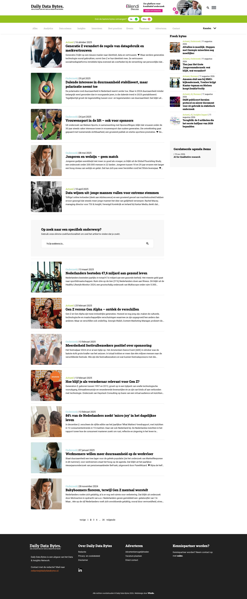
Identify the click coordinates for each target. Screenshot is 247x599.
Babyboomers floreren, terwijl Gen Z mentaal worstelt (107, 490)
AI (192, 94)
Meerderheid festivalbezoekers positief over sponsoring (109, 345)
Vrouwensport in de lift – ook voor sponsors (99, 120)
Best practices (115, 28)
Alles (35, 28)
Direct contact (132, 560)
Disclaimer (83, 560)
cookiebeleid (94, 556)
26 (103, 519)
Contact (176, 28)
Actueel (70, 42)
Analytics (48, 28)
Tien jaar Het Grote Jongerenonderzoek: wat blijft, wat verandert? (196, 67)
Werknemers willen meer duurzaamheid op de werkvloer (109, 454)
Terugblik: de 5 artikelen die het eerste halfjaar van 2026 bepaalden (198, 123)
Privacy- (81, 556)
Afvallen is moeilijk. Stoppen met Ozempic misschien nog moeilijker (199, 50)
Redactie (82, 552)
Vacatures (144, 28)
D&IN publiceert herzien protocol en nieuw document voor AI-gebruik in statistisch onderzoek (199, 104)
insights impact (200, 114)
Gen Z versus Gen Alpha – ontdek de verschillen (102, 309)
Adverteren (160, 28)
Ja (131, 19)
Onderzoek (71, 78)
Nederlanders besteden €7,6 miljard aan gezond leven (106, 273)
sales (180, 555)
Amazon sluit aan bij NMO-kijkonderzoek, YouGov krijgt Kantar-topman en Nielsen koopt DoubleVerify (199, 84)
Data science (65, 28)
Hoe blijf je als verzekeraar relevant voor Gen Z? (102, 381)
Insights (81, 28)
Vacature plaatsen (133, 556)
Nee (144, 19)
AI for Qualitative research (187, 157)
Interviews (97, 28)
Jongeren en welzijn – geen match (92, 156)
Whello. (151, 593)
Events (129, 28)
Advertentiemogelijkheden (137, 552)
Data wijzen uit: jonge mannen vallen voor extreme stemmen (112, 193)
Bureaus (194, 76)
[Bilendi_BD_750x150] (163, 14)
